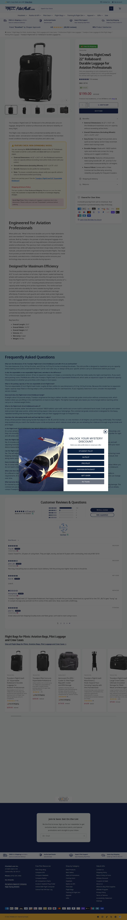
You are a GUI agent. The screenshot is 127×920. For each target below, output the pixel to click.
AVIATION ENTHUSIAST (86, 469)
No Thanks (86, 482)
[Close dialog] (105, 432)
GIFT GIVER (85, 475)
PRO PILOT (86, 463)
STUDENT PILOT (86, 451)
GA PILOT (85, 457)
